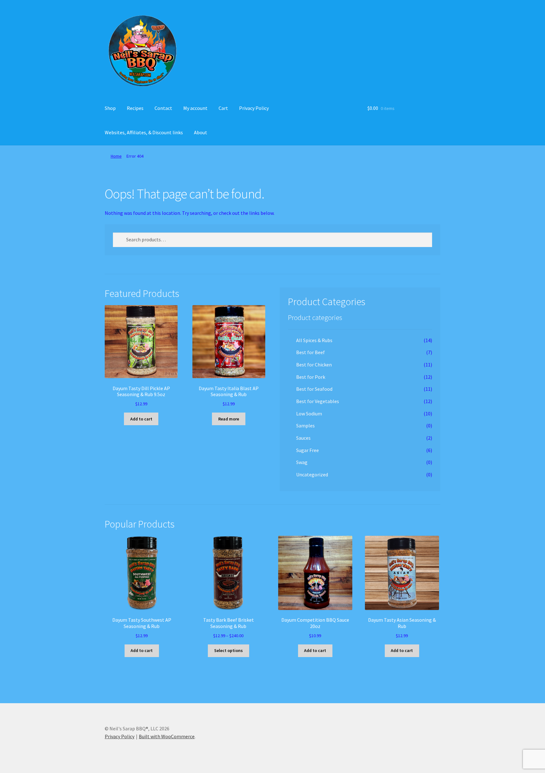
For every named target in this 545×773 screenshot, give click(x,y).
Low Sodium (309, 413)
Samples (305, 425)
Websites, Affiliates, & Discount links (144, 132)
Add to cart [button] (141, 419)
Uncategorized (312, 474)
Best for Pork (310, 377)
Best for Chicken (314, 364)
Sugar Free (307, 450)
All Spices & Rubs (314, 340)
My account (195, 108)
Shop (110, 108)
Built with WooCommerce (167, 736)
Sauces (303, 438)
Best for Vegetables (317, 401)
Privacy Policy (254, 108)
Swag (302, 462)
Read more (228, 419)
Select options (228, 650)
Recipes (135, 108)
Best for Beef (310, 352)
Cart (223, 108)
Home (116, 156)
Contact (163, 108)
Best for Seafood (314, 389)
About (200, 132)
